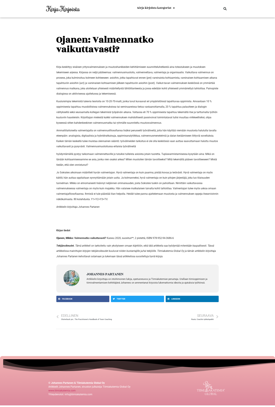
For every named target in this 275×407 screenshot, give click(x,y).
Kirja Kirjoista (63, 9)
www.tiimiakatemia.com (62, 390)
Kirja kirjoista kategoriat (154, 8)
